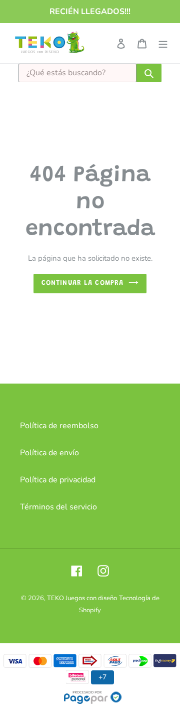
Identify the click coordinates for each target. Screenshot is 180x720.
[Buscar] (149, 73)
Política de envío (49, 452)
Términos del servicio (58, 506)
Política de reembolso (59, 425)
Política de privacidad (58, 479)
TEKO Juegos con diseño (82, 598)
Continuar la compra (83, 283)
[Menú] (163, 43)
